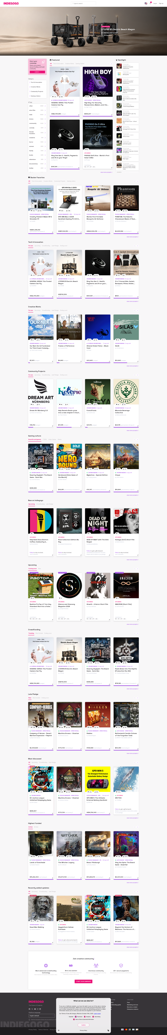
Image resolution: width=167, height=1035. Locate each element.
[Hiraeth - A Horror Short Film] (97, 585)
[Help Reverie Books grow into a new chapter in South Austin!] (69, 391)
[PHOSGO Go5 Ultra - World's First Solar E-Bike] (98, 135)
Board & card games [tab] (34, 439)
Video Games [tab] (52, 439)
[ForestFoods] (97, 391)
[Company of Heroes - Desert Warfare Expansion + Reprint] (40, 714)
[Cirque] (126, 456)
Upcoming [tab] (37, 245)
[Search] (73, 3)
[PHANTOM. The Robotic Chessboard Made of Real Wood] (126, 198)
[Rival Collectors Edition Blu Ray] (69, 521)
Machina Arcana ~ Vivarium (68, 733)
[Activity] (150, 3)
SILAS (117, 346)
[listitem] (37, 106)
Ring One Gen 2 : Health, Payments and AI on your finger (96, 283)
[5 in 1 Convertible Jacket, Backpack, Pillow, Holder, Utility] (126, 262)
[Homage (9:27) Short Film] (126, 521)
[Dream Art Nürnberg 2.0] (40, 391)
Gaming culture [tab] (71, 181)
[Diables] (97, 714)
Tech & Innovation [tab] (58, 63)
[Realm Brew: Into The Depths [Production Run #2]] (126, 650)
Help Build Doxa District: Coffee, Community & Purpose (39, 542)
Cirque (117, 475)
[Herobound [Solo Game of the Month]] (69, 456)
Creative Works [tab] (69, 63)
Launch (37, 72)
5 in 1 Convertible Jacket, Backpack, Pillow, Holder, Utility (125, 283)
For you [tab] (30, 245)
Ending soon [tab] (63, 245)
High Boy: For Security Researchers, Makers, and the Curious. (95, 105)
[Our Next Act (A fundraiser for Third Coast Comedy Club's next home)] (40, 327)
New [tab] (39, 568)
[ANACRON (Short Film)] (126, 585)
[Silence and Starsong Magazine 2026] (69, 585)
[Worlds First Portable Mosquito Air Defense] (97, 198)
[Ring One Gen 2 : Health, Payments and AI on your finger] (65, 135)
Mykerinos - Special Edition (97, 475)
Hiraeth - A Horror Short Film (97, 604)
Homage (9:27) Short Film (124, 540)
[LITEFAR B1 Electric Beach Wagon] (69, 262)
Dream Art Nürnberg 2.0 (39, 410)
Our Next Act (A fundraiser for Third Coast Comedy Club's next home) (40, 348)
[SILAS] (126, 327)
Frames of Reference (66, 346)
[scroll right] (111, 63)
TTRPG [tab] (45, 439)
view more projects (106, 172)
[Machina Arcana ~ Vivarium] (69, 714)
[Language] (146, 3)
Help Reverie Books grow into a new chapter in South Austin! (69, 412)
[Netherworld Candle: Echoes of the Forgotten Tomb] (126, 714)
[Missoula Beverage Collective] (126, 391)
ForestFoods (91, 410)
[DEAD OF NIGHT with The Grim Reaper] (97, 521)
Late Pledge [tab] (55, 245)
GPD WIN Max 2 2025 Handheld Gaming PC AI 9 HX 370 (69, 219)
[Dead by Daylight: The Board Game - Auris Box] (40, 456)
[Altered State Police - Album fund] (97, 327)
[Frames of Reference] (69, 327)
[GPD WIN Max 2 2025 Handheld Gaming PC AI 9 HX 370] (69, 198)
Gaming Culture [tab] (80, 63)
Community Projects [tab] (59, 181)
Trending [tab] (31, 633)
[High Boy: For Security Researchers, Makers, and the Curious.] (98, 82)
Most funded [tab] (39, 633)
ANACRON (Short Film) (123, 604)
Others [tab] (59, 439)
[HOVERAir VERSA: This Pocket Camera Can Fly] (65, 82)
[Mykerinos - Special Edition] (97, 456)
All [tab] (51, 63)
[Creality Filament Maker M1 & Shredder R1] (40, 198)
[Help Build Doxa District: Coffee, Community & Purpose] (40, 521)
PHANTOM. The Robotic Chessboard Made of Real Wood (125, 219)
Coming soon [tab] (32, 568)
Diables (89, 733)
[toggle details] (79, 116)
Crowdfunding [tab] (46, 245)
